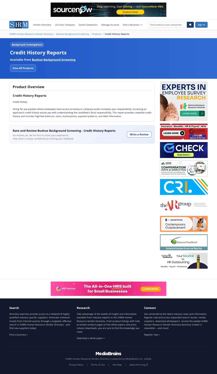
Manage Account (110, 24)
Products (97, 33)
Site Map (117, 364)
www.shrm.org (137, 364)
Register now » (152, 334)
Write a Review (139, 134)
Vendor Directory (42, 24)
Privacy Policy (76, 364)
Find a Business (131, 24)
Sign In (201, 24)
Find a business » (18, 334)
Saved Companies (88, 24)
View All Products (23, 68)
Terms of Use (98, 364)
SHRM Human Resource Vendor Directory (31, 33)
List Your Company (65, 24)
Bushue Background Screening (72, 33)
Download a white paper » (91, 338)
